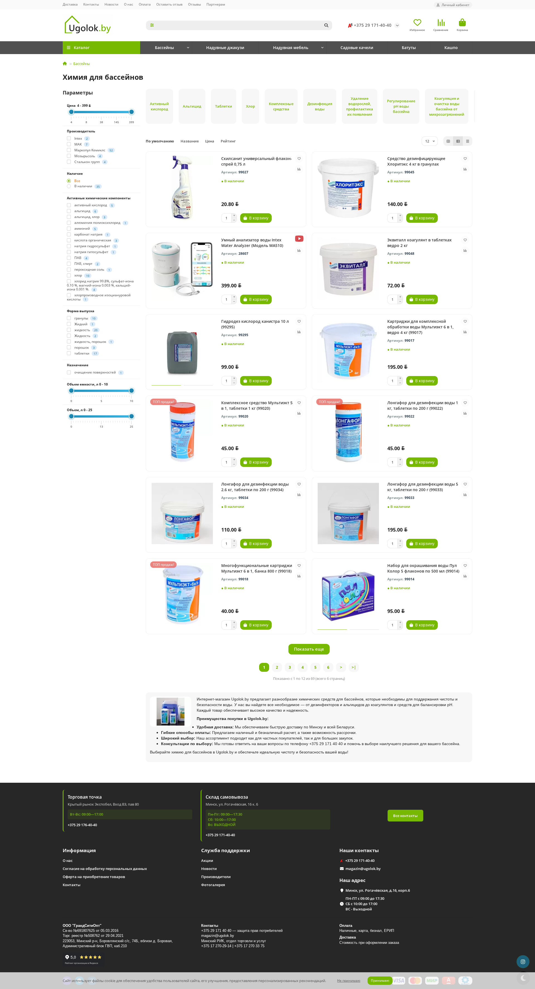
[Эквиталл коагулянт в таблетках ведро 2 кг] (348, 269)
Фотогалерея (213, 884)
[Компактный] (467, 141)
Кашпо (451, 47)
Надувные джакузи (225, 47)
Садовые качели (357, 47)
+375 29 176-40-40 (82, 824)
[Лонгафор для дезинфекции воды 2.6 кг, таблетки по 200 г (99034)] (182, 513)
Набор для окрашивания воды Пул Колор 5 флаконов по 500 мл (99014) (423, 568)
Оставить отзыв (169, 4)
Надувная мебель (290, 47)
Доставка (70, 4)
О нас (128, 4)
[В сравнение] (299, 169)
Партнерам (215, 4)
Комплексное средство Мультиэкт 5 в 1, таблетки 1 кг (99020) (257, 405)
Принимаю (380, 980)
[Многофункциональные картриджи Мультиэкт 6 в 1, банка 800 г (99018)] (182, 595)
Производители (216, 876)
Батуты (409, 47)
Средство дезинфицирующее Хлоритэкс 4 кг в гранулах (416, 161)
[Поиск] (326, 25)
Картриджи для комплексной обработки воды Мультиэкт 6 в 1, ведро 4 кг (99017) (420, 327)
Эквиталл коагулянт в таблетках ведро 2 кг (419, 242)
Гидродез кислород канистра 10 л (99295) (255, 324)
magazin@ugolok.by (363, 868)
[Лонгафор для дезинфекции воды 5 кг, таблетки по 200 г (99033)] (348, 513)
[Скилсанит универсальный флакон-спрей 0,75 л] (182, 188)
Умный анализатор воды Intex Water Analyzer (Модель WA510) (252, 242)
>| (354, 667)
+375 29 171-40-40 (372, 25)
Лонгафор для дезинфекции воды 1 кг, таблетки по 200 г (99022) (422, 405)
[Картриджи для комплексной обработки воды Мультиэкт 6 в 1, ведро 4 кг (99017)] (348, 351)
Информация (79, 850)
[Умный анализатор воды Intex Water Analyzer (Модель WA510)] (182, 269)
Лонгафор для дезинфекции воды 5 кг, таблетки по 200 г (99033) (422, 486)
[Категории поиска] (152, 25)
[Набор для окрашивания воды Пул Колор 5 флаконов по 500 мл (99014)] (348, 595)
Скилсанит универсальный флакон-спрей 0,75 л (256, 161)
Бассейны (164, 47)
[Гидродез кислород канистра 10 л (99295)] (182, 351)
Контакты (91, 4)
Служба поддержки (225, 850)
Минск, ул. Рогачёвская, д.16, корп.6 (378, 890)
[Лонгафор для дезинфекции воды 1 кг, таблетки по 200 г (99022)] (348, 432)
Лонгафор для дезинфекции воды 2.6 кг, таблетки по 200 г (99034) (255, 486)
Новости (111, 4)
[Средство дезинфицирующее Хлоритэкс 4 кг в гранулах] (348, 188)
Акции (207, 860)
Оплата (145, 4)
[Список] (458, 141)
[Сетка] (448, 141)
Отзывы (194, 4)
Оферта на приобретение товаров (94, 876)
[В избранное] (299, 158)
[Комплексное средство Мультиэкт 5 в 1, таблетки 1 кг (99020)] (182, 432)
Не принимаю (348, 980)
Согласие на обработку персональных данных (105, 868)
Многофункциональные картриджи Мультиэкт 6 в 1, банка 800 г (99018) (256, 568)
